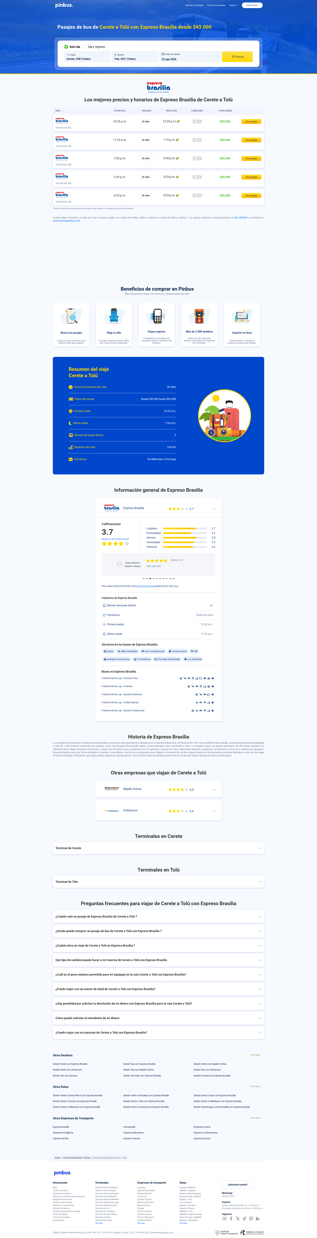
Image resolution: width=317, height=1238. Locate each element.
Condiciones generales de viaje (66, 1211)
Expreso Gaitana (131, 1138)
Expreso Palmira (144, 1199)
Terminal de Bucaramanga (107, 1202)
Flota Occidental (144, 1211)
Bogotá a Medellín (188, 1187)
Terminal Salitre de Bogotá (107, 1193)
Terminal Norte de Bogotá (106, 1187)
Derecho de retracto (61, 1208)
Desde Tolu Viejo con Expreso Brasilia (142, 1075)
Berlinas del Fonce (145, 1202)
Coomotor (141, 1196)
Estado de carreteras (62, 1193)
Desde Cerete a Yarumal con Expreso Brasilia (146, 1107)
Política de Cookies (61, 1217)
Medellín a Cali (186, 1211)
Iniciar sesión (252, 5)
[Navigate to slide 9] (170, 579)
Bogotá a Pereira (187, 1208)
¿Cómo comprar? (60, 1190)
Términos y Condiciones (63, 1205)
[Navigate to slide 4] (153, 579)
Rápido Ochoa (143, 1205)
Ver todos (255, 1055)
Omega (140, 1208)
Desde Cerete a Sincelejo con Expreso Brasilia (146, 1095)
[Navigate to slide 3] (150, 579)
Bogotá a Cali (186, 1199)
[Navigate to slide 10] (173, 579)
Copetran (141, 1187)
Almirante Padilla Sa (63, 1132)
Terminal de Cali (102, 1208)
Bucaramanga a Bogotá (190, 1196)
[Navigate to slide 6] (160, 579)
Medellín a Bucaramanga (191, 1214)
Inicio (58, 1157)
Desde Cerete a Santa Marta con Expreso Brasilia (78, 1095)
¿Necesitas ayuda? (238, 1184)
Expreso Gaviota (202, 1138)
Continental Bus (144, 1220)
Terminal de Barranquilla (106, 1205)
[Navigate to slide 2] (147, 579)
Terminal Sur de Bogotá (105, 1190)
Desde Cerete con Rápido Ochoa (210, 1064)
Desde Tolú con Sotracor (65, 1075)
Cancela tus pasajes (216, 5)
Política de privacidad (62, 1202)
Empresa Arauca (202, 1127)
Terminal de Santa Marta (106, 1214)
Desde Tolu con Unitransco (207, 1069)
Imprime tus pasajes (194, 5)
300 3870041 (241, 217)
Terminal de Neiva (103, 1217)
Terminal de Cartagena (105, 1211)
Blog (55, 1187)
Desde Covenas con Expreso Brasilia (212, 1075)
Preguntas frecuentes (62, 1199)
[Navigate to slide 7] (163, 579)
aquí (176, 586)
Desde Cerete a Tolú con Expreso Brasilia (143, 1101)
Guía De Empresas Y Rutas (77, 1157)
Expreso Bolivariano (133, 1132)
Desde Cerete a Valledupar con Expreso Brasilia (218, 1101)
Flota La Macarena (145, 1217)
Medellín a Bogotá (188, 1190)
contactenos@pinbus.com (66, 220)
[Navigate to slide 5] (156, 579)
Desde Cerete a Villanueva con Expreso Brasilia (76, 1107)
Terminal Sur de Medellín (106, 1196)
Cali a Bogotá (186, 1202)
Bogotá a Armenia (188, 1205)
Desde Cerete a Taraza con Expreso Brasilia (75, 1101)
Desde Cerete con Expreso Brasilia (70, 1064)
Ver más (99, 1223)
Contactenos (58, 1220)
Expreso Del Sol (60, 1138)
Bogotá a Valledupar (189, 1220)
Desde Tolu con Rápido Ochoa (138, 1069)
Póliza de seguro (60, 1214)
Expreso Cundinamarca (206, 1132)
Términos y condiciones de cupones (69, 1196)
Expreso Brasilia (146, 586)
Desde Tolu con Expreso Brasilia (139, 1064)
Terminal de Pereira (103, 1220)
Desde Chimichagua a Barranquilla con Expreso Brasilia (222, 1107)
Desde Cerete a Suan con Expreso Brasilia (215, 1095)
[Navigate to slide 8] (166, 579)
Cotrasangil (129, 1127)
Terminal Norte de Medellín (107, 1199)
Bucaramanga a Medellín (191, 1217)
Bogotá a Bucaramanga (190, 1193)
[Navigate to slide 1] (143, 579)
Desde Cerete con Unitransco (67, 1069)
